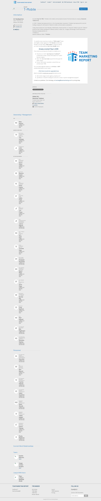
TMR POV (34, 492)
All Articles (34, 489)
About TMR (76, 2)
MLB (20, 459)
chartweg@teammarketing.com (63, 80)
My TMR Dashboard (67, 2)
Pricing (53, 492)
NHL (20, 468)
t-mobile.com (18, 27)
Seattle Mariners (21, 456)
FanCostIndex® (57, 2)
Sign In (82, 2)
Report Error (83, 9)
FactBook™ (43, 2)
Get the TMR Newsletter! (77, 492)
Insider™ (49, 2)
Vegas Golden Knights (21, 464)
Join (86, 2)
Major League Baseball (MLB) (21, 478)
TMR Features (55, 491)
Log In (53, 489)
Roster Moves (35, 494)
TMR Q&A (34, 491)
